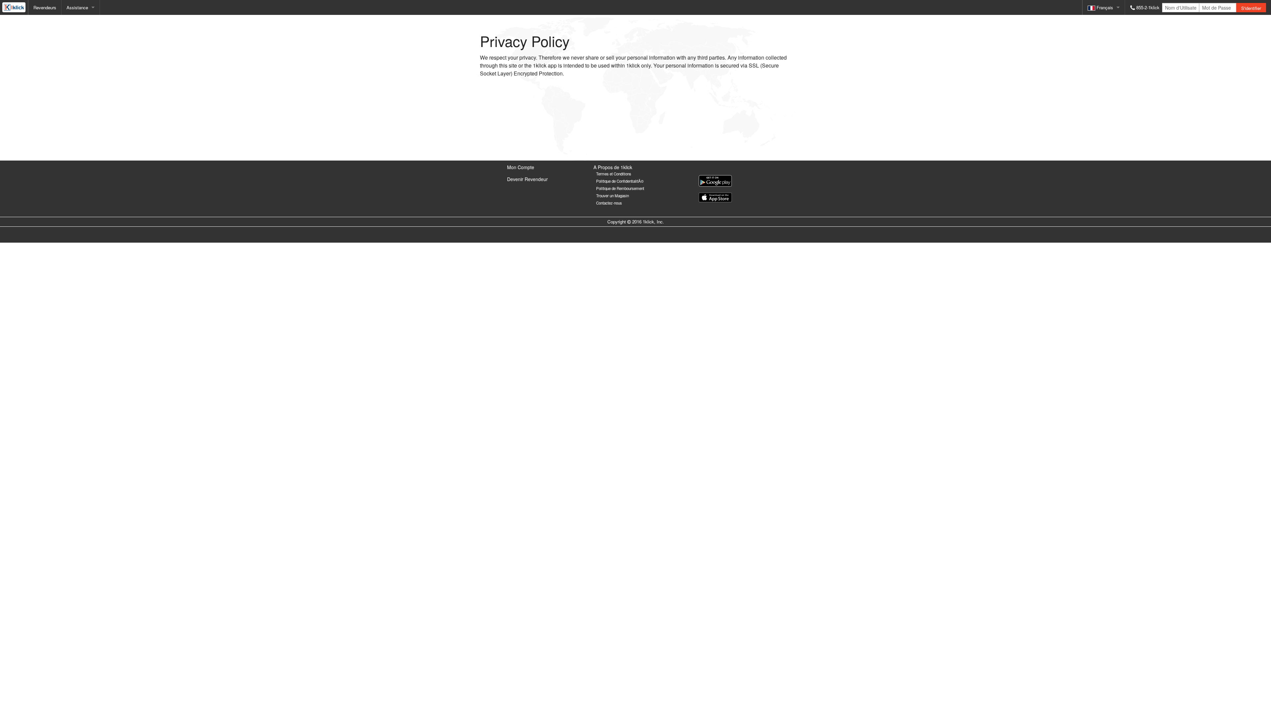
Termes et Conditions (613, 173)
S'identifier (1251, 8)
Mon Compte (520, 167)
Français (1104, 7)
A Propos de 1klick (612, 167)
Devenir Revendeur (527, 179)
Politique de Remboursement (620, 188)
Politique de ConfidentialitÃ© (620, 181)
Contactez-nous (609, 203)
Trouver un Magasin (612, 195)
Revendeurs (44, 7)
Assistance (77, 7)
